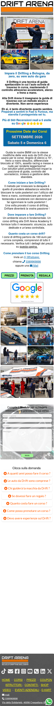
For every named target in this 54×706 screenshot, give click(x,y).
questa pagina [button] (28, 246)
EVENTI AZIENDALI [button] (27, 690)
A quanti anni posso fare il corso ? (28, 473)
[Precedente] (4, 33)
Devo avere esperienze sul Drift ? (29, 518)
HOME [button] (6, 680)
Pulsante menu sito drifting (50, 9)
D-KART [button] (46, 690)
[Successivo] (49, 33)
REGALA (44, 275)
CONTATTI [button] (31, 685)
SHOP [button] (44, 685)
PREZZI (9, 275)
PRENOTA (27, 275)
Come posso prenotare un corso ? (28, 511)
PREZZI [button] (31, 680)
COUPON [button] (46, 680)
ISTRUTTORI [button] (13, 685)
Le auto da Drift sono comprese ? (28, 480)
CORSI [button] (18, 680)
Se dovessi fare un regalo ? (28, 496)
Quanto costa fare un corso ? (28, 503)
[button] (9, 694)
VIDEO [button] (7, 690)
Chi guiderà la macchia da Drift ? (28, 488)
